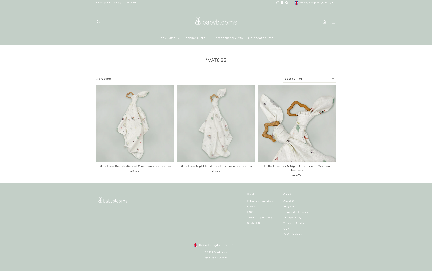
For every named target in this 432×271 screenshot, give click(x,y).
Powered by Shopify (216, 258)
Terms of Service (294, 223)
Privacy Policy (292, 217)
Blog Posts (290, 206)
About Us (131, 2)
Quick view (135, 158)
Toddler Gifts (195, 38)
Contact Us (103, 2)
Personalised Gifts (228, 38)
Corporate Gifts (260, 38)
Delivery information (260, 200)
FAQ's (117, 2)
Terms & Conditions (259, 217)
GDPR (287, 228)
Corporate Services (296, 212)
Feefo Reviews (293, 234)
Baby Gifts (168, 38)
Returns (252, 206)
